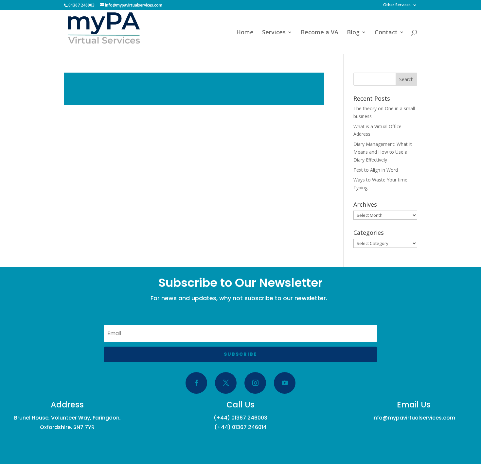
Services (274, 33)
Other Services (397, 5)
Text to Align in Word (375, 170)
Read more (194, 89)
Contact (386, 33)
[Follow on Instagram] (255, 383)
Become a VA (319, 33)
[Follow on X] (226, 383)
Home (245, 33)
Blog (353, 33)
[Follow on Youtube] (284, 383)
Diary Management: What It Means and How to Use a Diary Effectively (382, 152)
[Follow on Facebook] (196, 383)
